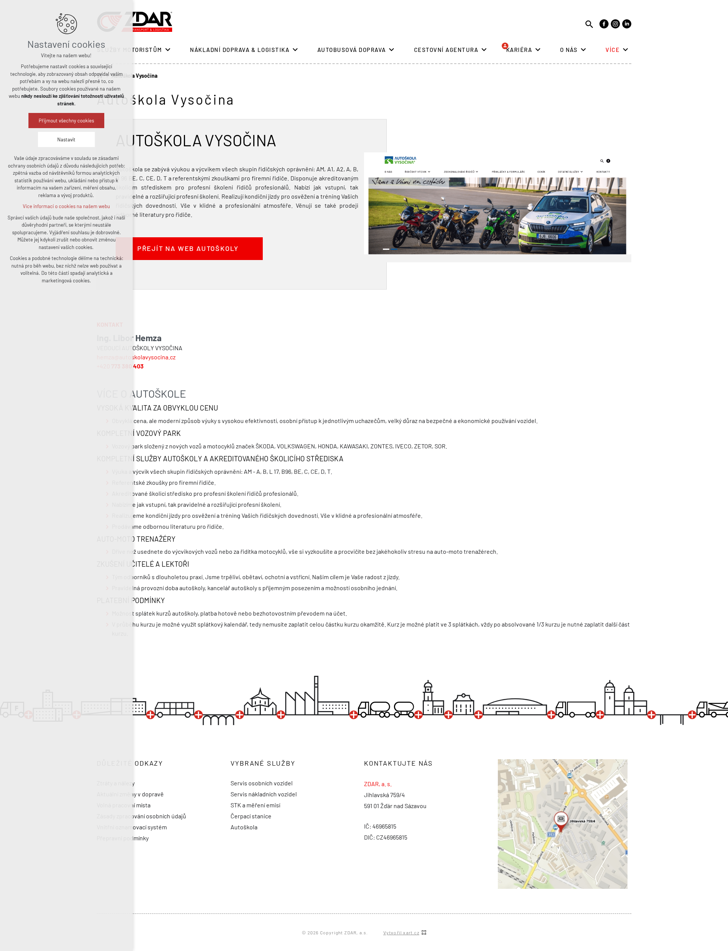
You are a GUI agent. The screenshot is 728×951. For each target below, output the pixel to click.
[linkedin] (626, 23)
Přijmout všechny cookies (66, 121)
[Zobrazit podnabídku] (168, 50)
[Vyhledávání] (589, 23)
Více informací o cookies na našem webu (66, 206)
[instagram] (615, 23)
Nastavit (66, 139)
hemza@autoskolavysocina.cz (136, 356)
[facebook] (604, 23)
